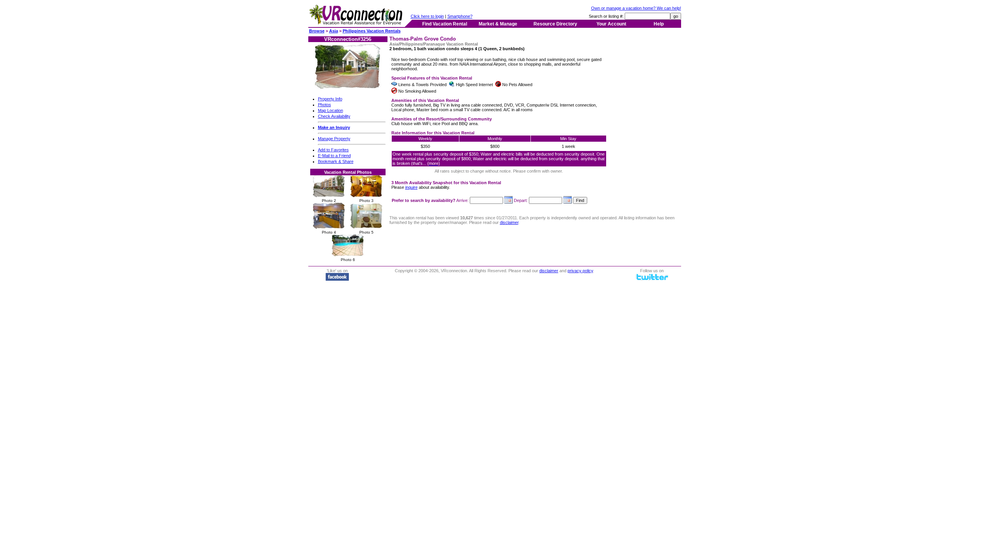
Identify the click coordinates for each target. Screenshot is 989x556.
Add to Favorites (333, 149)
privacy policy (580, 270)
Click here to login (427, 16)
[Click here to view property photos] (348, 87)
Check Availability (334, 116)
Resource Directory (555, 24)
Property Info (330, 99)
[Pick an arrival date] (508, 200)
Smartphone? (459, 16)
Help (659, 24)
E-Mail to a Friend (334, 155)
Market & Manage (498, 24)
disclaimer (509, 222)
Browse (317, 31)
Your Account (611, 24)
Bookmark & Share (335, 161)
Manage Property (334, 138)
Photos (324, 104)
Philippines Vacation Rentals (372, 31)
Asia (333, 31)
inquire (411, 187)
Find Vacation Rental (444, 24)
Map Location (330, 110)
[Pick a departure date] (567, 200)
